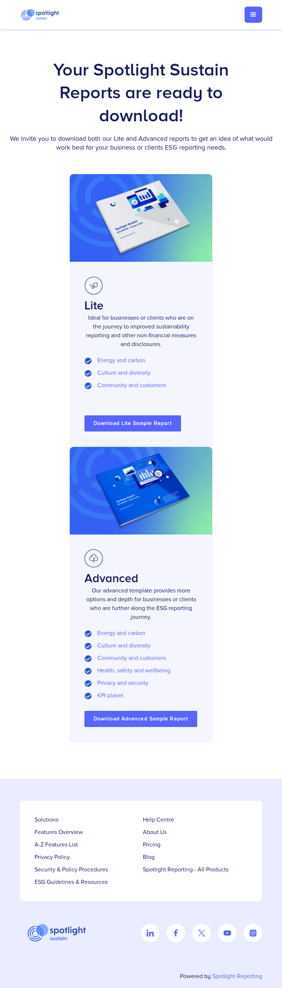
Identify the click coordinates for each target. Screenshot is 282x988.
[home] (44, 15)
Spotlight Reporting (237, 976)
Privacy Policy (52, 857)
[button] (253, 15)
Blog (149, 857)
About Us (155, 832)
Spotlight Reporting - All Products (185, 869)
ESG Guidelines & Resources (71, 882)
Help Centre (158, 819)
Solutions (46, 819)
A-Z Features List (56, 844)
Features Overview (59, 832)
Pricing (151, 844)
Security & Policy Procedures (71, 869)
